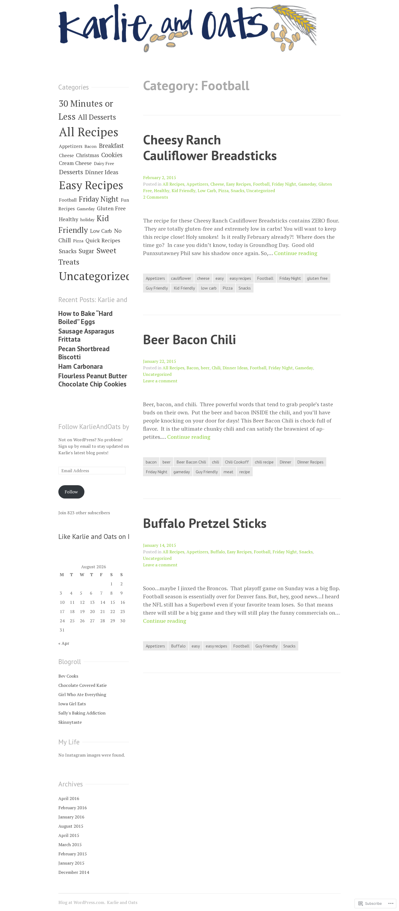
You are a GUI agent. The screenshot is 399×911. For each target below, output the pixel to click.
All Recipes (173, 184)
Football (261, 184)
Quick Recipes (103, 240)
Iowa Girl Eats (72, 704)
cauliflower (181, 278)
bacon (151, 462)
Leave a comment (160, 381)
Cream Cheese (75, 163)
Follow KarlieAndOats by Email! (103, 426)
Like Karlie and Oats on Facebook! (107, 536)
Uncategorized (260, 190)
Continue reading (295, 253)
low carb (209, 288)
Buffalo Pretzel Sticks (205, 522)
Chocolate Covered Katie (82, 685)
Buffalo (217, 552)
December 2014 (73, 872)
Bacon (192, 368)
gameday (181, 471)
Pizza (223, 190)
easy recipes (240, 278)
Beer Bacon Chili (189, 339)
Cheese (217, 184)
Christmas (87, 155)
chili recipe (264, 462)
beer (205, 368)
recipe (244, 471)
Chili (216, 368)
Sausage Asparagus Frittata (86, 335)
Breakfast (111, 145)
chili (215, 462)
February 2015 (72, 854)
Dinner (285, 462)
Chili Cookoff (237, 462)
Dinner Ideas (235, 368)
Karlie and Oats (122, 902)
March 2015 (70, 844)
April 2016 (68, 798)
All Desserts (97, 117)
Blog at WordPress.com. (81, 902)
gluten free (317, 278)
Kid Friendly (183, 190)
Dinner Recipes (310, 462)
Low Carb (207, 190)
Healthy (161, 190)
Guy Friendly (157, 288)
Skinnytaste (70, 722)
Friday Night (284, 184)
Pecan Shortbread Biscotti (84, 352)
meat (228, 471)
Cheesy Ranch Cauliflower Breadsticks (210, 147)
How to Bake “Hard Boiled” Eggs (85, 317)
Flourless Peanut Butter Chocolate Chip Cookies (92, 380)
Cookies (111, 155)
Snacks (237, 190)
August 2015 (70, 826)
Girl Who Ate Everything (82, 694)
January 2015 (71, 863)
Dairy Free (104, 163)
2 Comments (155, 197)
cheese (203, 278)
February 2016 (72, 808)
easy (220, 278)
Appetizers (197, 184)
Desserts (71, 171)
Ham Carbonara (80, 366)
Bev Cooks (68, 676)
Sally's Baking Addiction (82, 713)
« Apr (63, 643)
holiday (87, 220)
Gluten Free (111, 208)
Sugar (86, 251)
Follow (71, 492)
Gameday (307, 184)
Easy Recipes (238, 184)
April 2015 (68, 835)
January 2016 (71, 817)
